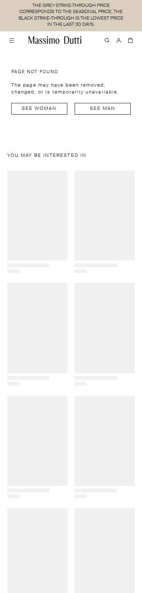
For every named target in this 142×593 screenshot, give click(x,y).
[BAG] (130, 40)
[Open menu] (11, 40)
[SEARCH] (107, 40)
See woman (39, 108)
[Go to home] (55, 40)
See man (103, 108)
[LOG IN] (118, 40)
